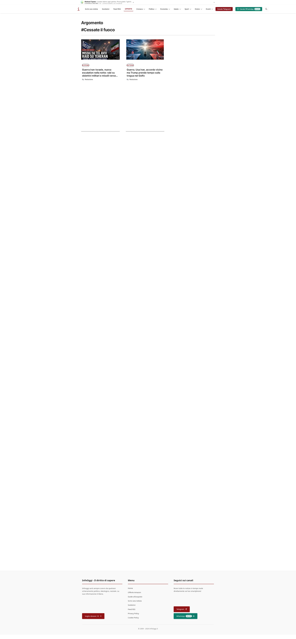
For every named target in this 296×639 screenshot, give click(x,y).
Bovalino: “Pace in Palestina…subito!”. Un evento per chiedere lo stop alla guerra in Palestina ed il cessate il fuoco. (147, 458)
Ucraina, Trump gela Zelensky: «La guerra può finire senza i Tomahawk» (150, 245)
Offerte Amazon (134, 592)
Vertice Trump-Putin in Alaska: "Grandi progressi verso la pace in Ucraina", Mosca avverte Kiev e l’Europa (148, 397)
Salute (176, 9)
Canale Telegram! (224, 9)
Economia (164, 9)
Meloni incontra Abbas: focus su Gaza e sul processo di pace (148, 215)
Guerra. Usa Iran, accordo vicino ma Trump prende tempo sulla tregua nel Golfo (145, 72)
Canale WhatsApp (250, 9)
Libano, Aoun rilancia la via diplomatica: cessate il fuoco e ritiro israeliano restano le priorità (97, 154)
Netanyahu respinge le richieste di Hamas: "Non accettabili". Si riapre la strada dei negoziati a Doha (151, 427)
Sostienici (105, 9)
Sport (187, 9)
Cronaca (139, 9)
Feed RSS (117, 9)
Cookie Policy (133, 617)
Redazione (89, 79)
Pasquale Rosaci (133, 465)
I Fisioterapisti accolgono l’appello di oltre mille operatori (151, 488)
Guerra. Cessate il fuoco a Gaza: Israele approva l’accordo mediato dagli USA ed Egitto (151, 306)
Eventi (208, 9)
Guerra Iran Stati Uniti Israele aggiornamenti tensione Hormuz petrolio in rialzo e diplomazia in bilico (97, 171)
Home (130, 588)
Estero (197, 9)
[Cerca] (266, 9)
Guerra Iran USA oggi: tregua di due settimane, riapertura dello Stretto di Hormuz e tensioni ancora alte (97, 189)
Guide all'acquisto (135, 596)
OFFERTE (128, 9)
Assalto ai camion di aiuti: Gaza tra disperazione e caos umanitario (151, 275)
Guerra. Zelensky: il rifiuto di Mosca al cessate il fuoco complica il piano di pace (151, 366)
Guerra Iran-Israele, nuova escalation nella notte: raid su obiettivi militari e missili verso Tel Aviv (99, 72)
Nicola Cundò (132, 281)
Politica (151, 9)
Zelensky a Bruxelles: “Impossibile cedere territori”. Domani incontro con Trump (148, 336)
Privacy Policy (133, 613)
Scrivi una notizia (91, 9)
